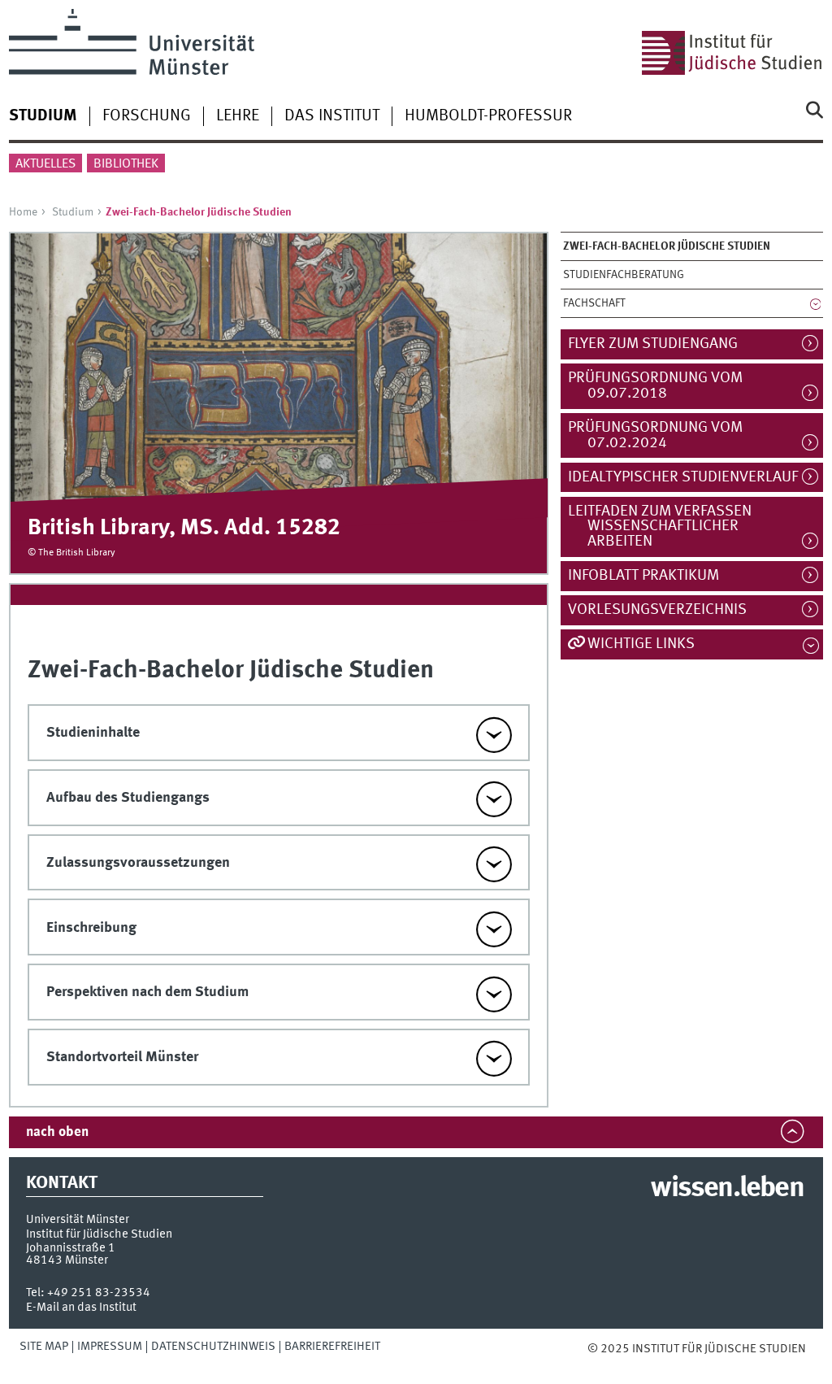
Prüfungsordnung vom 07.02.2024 (663, 435)
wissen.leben (727, 1188)
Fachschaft (594, 303)
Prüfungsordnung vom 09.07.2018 (663, 386)
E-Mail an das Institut (81, 1307)
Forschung (146, 116)
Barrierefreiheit (332, 1346)
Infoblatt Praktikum (651, 575)
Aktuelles (45, 164)
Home (23, 212)
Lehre (237, 116)
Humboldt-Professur (488, 116)
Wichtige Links (641, 644)
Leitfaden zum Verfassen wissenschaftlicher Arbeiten (667, 527)
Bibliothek (125, 164)
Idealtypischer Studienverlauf (690, 477)
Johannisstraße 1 (70, 1248)
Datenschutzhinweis (213, 1346)
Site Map (44, 1346)
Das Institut (331, 116)
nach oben (57, 1132)
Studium (72, 212)
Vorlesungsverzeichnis (665, 610)
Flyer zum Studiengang (660, 344)
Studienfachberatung (623, 275)
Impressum (109, 1346)
